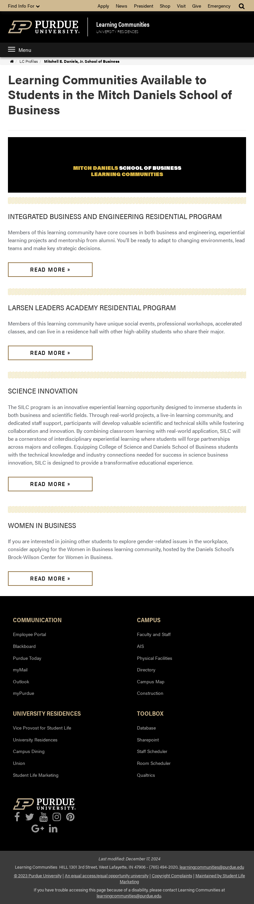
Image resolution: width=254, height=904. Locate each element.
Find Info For (22, 5)
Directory (146, 669)
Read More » (50, 269)
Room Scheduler (154, 763)
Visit (181, 5)
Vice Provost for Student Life (42, 727)
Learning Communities (122, 24)
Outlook (21, 681)
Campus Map (150, 681)
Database (146, 727)
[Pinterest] (70, 817)
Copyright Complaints (172, 876)
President (143, 5)
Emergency (219, 5)
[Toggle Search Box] (242, 5)
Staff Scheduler (152, 751)
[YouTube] (43, 817)
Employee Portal (29, 634)
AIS (140, 646)
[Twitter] (29, 817)
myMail (20, 669)
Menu (25, 50)
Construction (150, 693)
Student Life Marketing (36, 775)
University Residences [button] (47, 713)
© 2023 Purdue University (38, 876)
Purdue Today (27, 658)
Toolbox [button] (150, 713)
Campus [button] (148, 619)
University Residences (117, 31)
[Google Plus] (37, 829)
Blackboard (24, 646)
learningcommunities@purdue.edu (212, 867)
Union (19, 763)
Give (196, 5)
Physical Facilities (154, 658)
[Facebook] (17, 817)
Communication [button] (37, 619)
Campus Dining (29, 751)
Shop (165, 5)
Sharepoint (148, 739)
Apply (103, 5)
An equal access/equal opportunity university (106, 876)
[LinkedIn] (53, 829)
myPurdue (23, 693)
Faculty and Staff (154, 634)
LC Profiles (29, 61)
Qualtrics (146, 775)
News (121, 5)
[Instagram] (57, 817)
